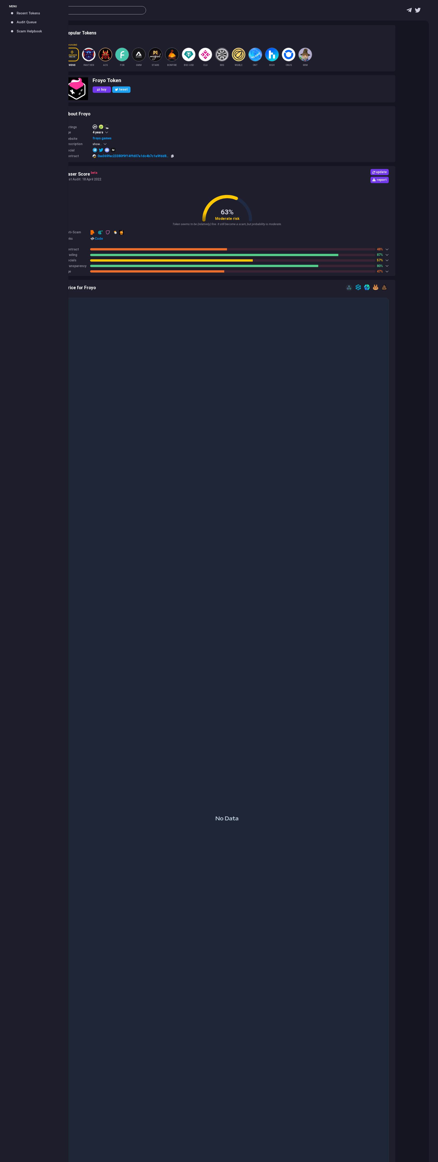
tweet (123, 89)
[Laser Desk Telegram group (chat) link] (409, 11)
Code (98, 238)
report (382, 180)
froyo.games (102, 138)
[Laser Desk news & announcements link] (418, 11)
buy (103, 89)
